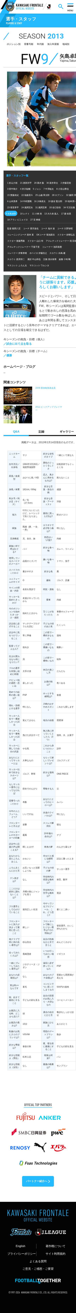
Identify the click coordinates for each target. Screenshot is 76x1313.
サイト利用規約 (55, 1253)
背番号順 (28, 44)
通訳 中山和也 (34, 259)
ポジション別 (14, 44)
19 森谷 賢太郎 (55, 201)
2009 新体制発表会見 (45, 388)
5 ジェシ (37, 189)
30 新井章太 (52, 183)
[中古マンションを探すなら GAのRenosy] (20, 1145)
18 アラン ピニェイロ (17, 219)
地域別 (65, 44)
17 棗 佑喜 (66, 213)
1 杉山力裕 (12, 183)
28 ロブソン (57, 195)
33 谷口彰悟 (55, 207)
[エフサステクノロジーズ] (38, 1160)
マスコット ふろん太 (17, 265)
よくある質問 (38, 1261)
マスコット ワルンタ (39, 265)
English (20, 1246)
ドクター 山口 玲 (35, 241)
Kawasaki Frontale (29, 7)
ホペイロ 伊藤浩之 (38, 253)
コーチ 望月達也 (31, 228)
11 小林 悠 (37, 213)
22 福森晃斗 (27, 195)
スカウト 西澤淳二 (16, 259)
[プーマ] (40, 1145)
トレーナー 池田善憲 (52, 247)
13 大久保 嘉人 (51, 213)
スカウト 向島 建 (57, 253)
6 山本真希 (12, 201)
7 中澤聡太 (48, 189)
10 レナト (25, 213)
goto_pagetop (67, 1268)
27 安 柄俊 (35, 219)
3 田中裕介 (12, 189)
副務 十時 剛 (65, 259)
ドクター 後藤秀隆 (16, 241)
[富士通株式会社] (25, 1115)
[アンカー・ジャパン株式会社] (49, 1115)
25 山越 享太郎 (42, 195)
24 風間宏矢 (27, 207)
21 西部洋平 (26, 183)
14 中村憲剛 (26, 201)
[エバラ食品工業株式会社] (58, 1145)
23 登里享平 (13, 207)
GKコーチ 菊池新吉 (45, 235)
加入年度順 (53, 44)
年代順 (40, 44)
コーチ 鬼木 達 (48, 228)
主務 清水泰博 (49, 259)
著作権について (55, 1246)
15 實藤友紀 (13, 195)
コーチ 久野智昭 (65, 228)
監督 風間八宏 (14, 228)
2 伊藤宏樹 (66, 183)
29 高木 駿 (39, 183)
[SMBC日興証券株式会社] (29, 1130)
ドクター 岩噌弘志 (66, 235)
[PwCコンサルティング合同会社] (57, 1130)
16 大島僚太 (40, 201)
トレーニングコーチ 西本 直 (20, 235)
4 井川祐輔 (25, 189)
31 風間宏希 (41, 207)
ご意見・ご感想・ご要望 (38, 1268)
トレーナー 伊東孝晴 (17, 253)
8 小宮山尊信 (62, 189)
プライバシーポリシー (21, 1253)
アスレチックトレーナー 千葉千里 (23, 247)
